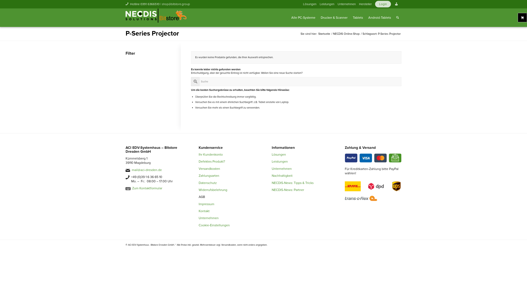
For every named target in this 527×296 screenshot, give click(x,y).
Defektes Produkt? (212, 162)
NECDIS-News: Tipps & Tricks (293, 183)
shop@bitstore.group (176, 4)
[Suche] (398, 17)
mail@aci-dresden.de (147, 170)
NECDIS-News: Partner (288, 190)
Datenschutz (208, 183)
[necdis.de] (156, 17)
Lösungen (309, 4)
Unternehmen (347, 4)
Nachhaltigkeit (282, 176)
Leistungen (327, 4)
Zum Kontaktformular (147, 188)
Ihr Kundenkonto (211, 155)
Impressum (206, 204)
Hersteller (365, 4)
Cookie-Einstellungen (214, 225)
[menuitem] (309, 4)
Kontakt (204, 211)
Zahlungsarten (209, 176)
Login (383, 4)
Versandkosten (209, 169)
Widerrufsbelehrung (213, 190)
